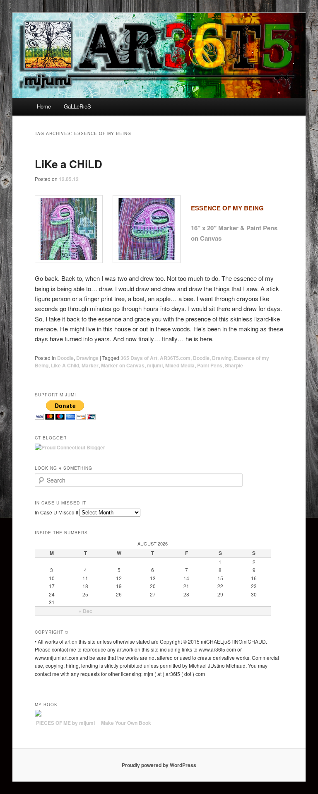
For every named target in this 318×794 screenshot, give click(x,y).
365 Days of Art (138, 358)
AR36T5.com (175, 358)
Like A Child (65, 365)
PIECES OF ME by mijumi (65, 722)
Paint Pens (209, 365)
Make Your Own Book (126, 722)
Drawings (87, 358)
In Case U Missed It (56, 512)
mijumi (155, 365)
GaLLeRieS (77, 106)
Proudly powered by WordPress (159, 765)
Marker (90, 365)
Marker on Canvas (123, 365)
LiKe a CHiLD (68, 163)
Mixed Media (180, 365)
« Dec (85, 611)
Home (44, 106)
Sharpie (234, 365)
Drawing (221, 358)
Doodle (65, 358)
